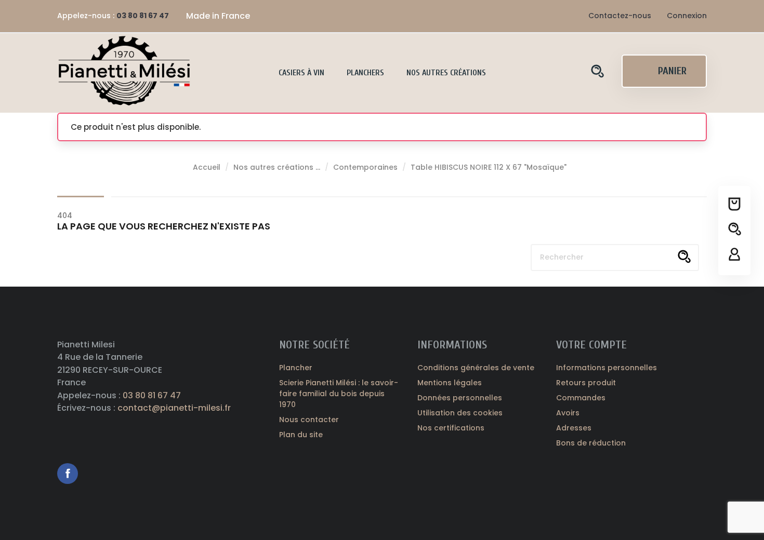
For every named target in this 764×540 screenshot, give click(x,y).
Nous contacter (309, 419)
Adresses (573, 428)
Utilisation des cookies (460, 413)
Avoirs (567, 413)
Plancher (295, 367)
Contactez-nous (619, 15)
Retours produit (586, 382)
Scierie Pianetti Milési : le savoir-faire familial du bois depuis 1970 (338, 393)
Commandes (580, 398)
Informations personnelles (606, 367)
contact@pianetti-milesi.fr (174, 408)
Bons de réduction (591, 443)
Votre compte (591, 345)
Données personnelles (459, 398)
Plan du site (301, 434)
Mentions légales (449, 382)
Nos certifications (450, 428)
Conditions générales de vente (475, 367)
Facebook (67, 473)
